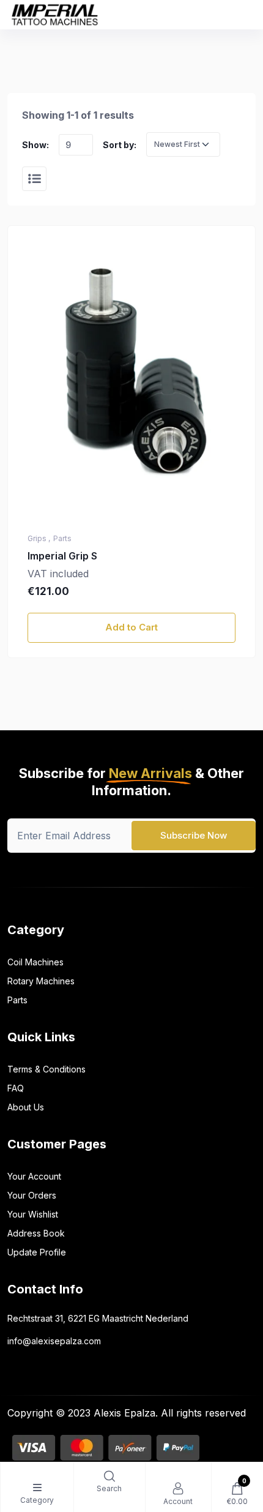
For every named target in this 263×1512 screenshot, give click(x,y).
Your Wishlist (32, 1214)
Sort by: (119, 145)
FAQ (15, 1088)
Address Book (36, 1233)
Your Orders (31, 1195)
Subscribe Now (193, 835)
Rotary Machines (41, 981)
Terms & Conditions (46, 1069)
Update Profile (36, 1252)
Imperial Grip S (62, 556)
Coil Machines (35, 962)
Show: (35, 145)
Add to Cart (131, 627)
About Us (25, 1107)
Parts (17, 1000)
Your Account (34, 1176)
